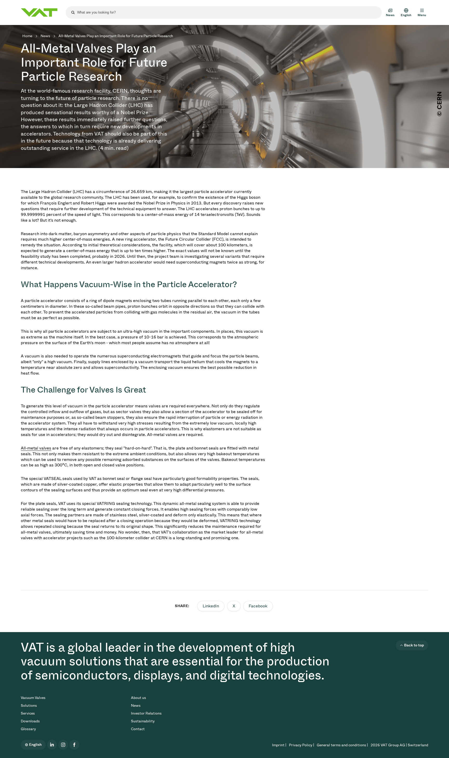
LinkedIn (211, 605)
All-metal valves (36, 448)
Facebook (258, 605)
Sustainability (143, 721)
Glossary (28, 729)
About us (138, 698)
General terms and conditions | (342, 745)
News (45, 36)
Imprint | (279, 745)
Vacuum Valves (33, 698)
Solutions (29, 705)
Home (27, 36)
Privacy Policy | (301, 745)
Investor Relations (146, 713)
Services (28, 713)
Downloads (30, 721)
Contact (138, 729)
